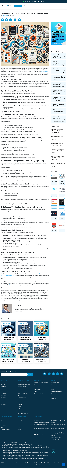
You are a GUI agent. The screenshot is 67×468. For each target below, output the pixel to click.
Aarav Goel (5, 15)
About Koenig (3, 87)
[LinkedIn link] (15, 19)
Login (33, 113)
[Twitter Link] (19, 19)
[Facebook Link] (6, 19)
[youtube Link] (2, 19)
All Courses (17, 6)
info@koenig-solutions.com (34, 108)
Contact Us (3, 96)
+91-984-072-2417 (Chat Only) (34, 1)
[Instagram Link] (10, 19)
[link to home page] (8, 6)
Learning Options (4, 93)
